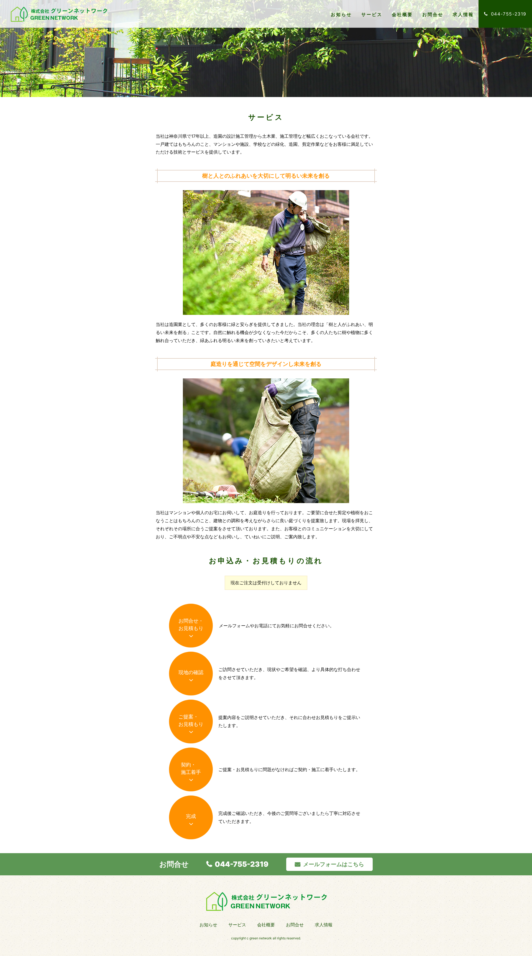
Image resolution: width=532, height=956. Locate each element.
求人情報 (463, 14)
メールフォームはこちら (333, 864)
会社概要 (402, 14)
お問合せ (433, 14)
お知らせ (341, 14)
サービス (372, 14)
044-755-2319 (241, 864)
